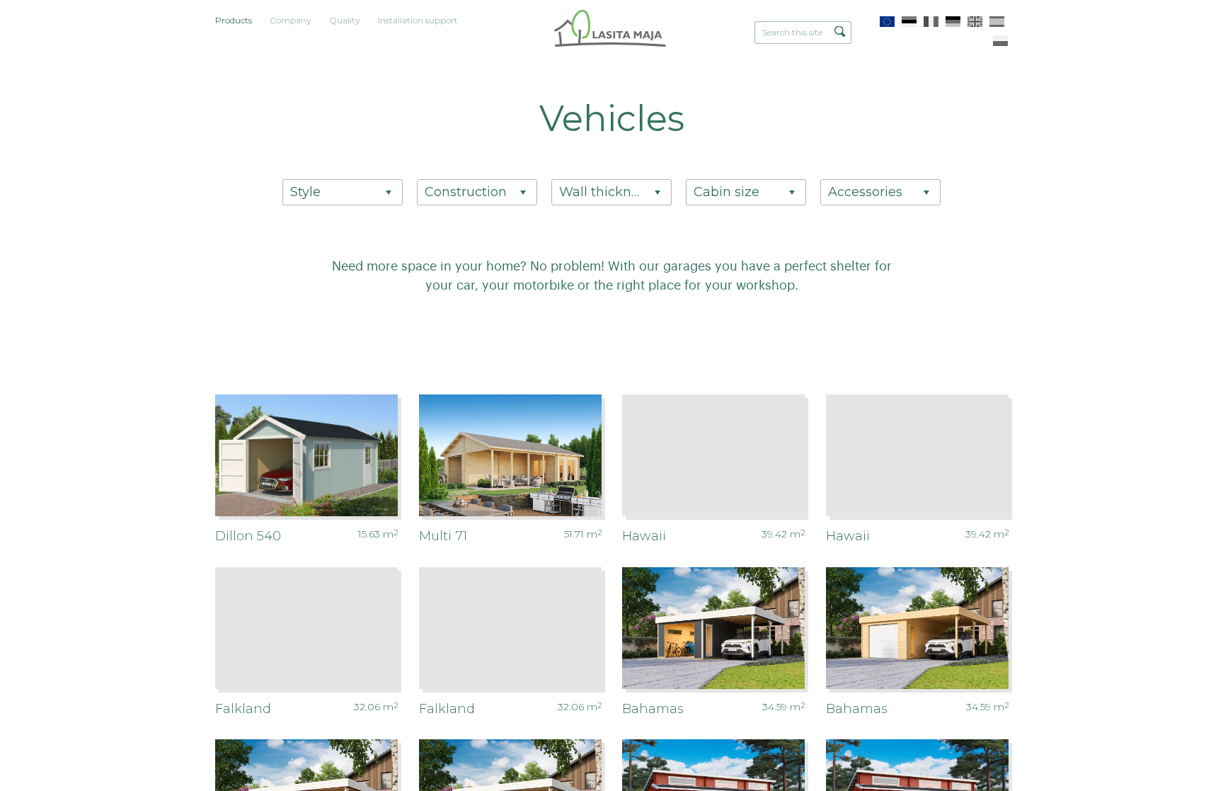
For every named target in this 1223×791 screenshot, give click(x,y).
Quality (344, 20)
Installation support (418, 20)
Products (233, 20)
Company (290, 20)
